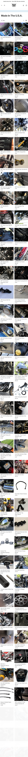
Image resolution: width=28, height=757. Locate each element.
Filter (4, 20)
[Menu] (1, 5)
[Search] (4, 5)
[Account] (23, 5)
